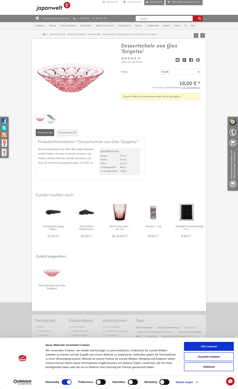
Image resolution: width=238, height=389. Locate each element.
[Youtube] (4, 143)
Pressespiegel (112, 327)
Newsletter (111, 335)
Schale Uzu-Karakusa (168, 327)
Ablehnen (209, 366)
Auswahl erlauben (209, 356)
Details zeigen (184, 382)
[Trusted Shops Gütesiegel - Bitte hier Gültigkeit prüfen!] (37, 18)
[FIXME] (232, 169)
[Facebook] (4, 121)
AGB (41, 327)
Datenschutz (45, 331)
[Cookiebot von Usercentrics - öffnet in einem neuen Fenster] (22, 382)
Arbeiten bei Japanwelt (116, 331)
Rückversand (78, 327)
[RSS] (4, 135)
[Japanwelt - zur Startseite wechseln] (53, 6)
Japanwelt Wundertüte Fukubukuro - (156, 331)
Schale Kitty (151, 336)
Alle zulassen (209, 346)
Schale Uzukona (144, 327)
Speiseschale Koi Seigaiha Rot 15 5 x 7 (181, 336)
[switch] (101, 382)
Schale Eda (189, 327)
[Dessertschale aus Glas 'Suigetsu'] (70, 78)
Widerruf (43, 335)
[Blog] (4, 152)
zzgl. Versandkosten (190, 87)
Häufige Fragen (79, 335)
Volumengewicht (80, 331)
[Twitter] (4, 128)
